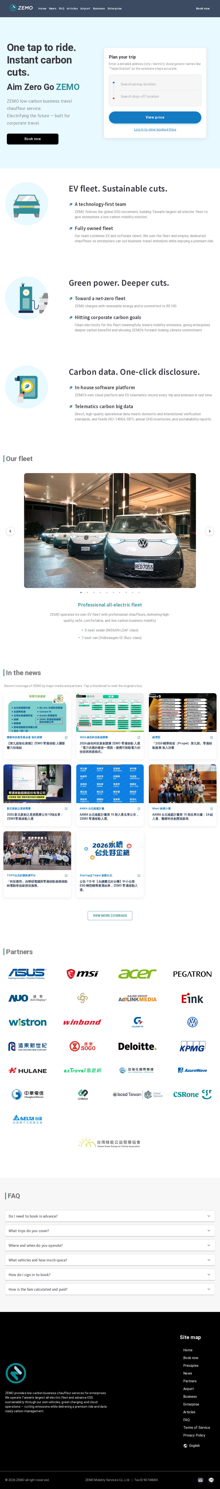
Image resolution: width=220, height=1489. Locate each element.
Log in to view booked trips (155, 129)
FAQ (61, 8)
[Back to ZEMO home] (21, 8)
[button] (110, 1216)
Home (42, 8)
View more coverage (110, 915)
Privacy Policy (194, 1435)
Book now (203, 8)
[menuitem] (197, 1350)
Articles (72, 8)
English (194, 1446)
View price (155, 117)
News (53, 8)
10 (139, 592)
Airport (85, 8)
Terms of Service (196, 1428)
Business (99, 8)
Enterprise (115, 8)
